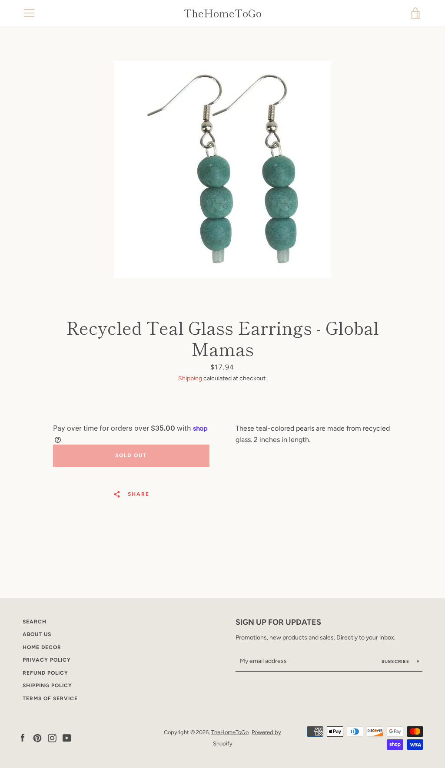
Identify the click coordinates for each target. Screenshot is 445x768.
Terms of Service (50, 698)
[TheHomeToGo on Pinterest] (37, 737)
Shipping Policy (47, 685)
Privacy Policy (47, 660)
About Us (37, 634)
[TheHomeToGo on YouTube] (67, 737)
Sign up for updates (278, 622)
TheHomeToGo (223, 13)
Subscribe (396, 661)
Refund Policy (45, 673)
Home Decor (42, 647)
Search (34, 622)
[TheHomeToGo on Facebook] (22, 737)
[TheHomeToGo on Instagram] (52, 737)
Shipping (190, 378)
